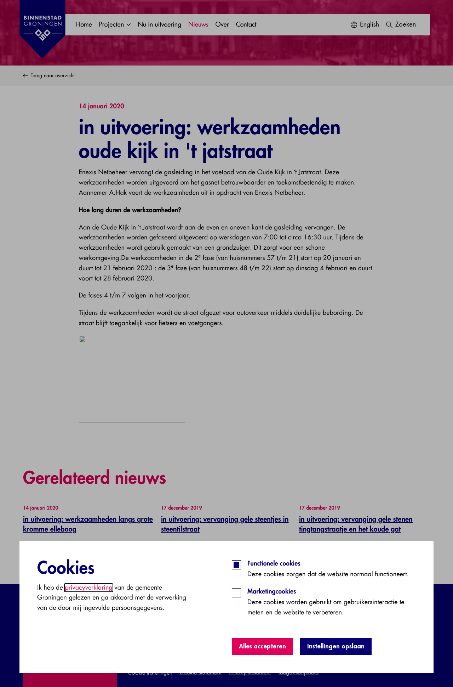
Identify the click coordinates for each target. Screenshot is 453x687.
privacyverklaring (89, 587)
